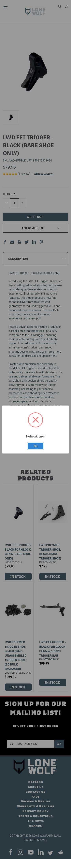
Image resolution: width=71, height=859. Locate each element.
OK (35, 446)
